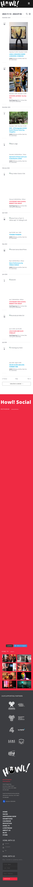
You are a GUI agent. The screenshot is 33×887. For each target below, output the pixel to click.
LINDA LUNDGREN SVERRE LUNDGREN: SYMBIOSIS (17, 55)
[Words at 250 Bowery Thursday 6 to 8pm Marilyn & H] (16, 479)
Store (5, 835)
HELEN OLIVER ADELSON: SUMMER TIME (16, 366)
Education (7, 823)
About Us (6, 830)
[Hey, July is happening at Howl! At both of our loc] (16, 537)
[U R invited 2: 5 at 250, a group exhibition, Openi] (16, 634)
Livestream (7, 828)
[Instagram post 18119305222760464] (16, 498)
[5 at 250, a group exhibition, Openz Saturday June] (16, 614)
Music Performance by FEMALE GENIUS (16, 264)
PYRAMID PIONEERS (15, 234)
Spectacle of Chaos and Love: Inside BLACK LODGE (18, 157)
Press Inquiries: (6, 781)
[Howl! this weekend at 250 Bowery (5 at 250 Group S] (16, 440)
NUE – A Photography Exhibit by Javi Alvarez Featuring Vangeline (18, 130)
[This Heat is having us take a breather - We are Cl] (16, 595)
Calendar (7, 821)
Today (16, 378)
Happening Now (9, 816)
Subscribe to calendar (15, 383)
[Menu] (29, 3)
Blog (5, 833)
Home (5, 812)
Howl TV (6, 826)
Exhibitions (8, 819)
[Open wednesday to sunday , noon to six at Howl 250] (16, 556)
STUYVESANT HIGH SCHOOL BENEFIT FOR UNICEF (17, 302)
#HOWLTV (12, 651)
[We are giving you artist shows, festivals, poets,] (16, 517)
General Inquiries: (7, 779)
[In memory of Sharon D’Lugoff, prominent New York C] (16, 575)
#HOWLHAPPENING (14, 409)
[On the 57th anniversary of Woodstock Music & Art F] (16, 420)
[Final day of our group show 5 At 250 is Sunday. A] (16, 459)
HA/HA (5, 814)
